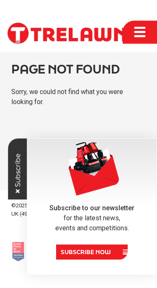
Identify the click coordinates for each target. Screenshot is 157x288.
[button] (92, 252)
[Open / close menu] (140, 32)
